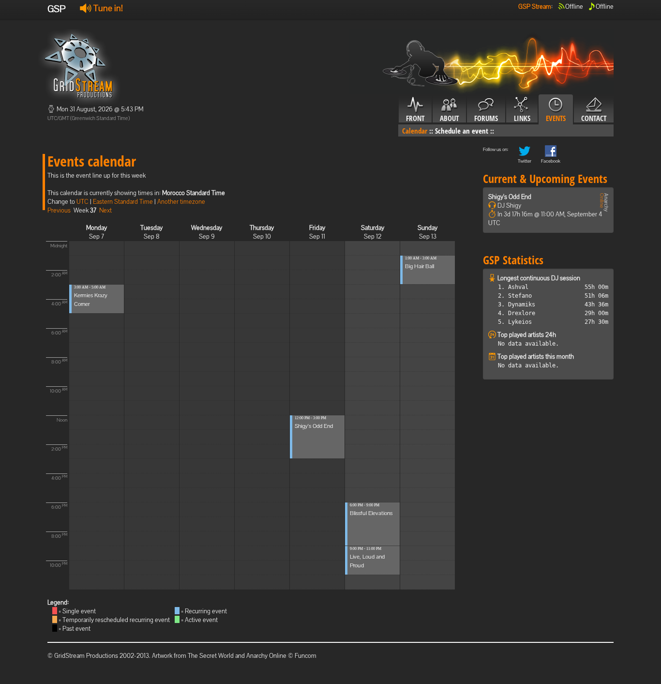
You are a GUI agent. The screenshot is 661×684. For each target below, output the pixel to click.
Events (556, 118)
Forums (486, 118)
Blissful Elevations (371, 513)
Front (415, 118)
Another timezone (181, 202)
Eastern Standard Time (123, 202)
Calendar (414, 131)
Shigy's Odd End (314, 426)
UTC (82, 202)
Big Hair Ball (419, 266)
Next (105, 210)
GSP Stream (534, 6)
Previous (59, 210)
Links (522, 118)
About (449, 118)
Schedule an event (461, 131)
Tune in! (107, 8)
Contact (593, 118)
